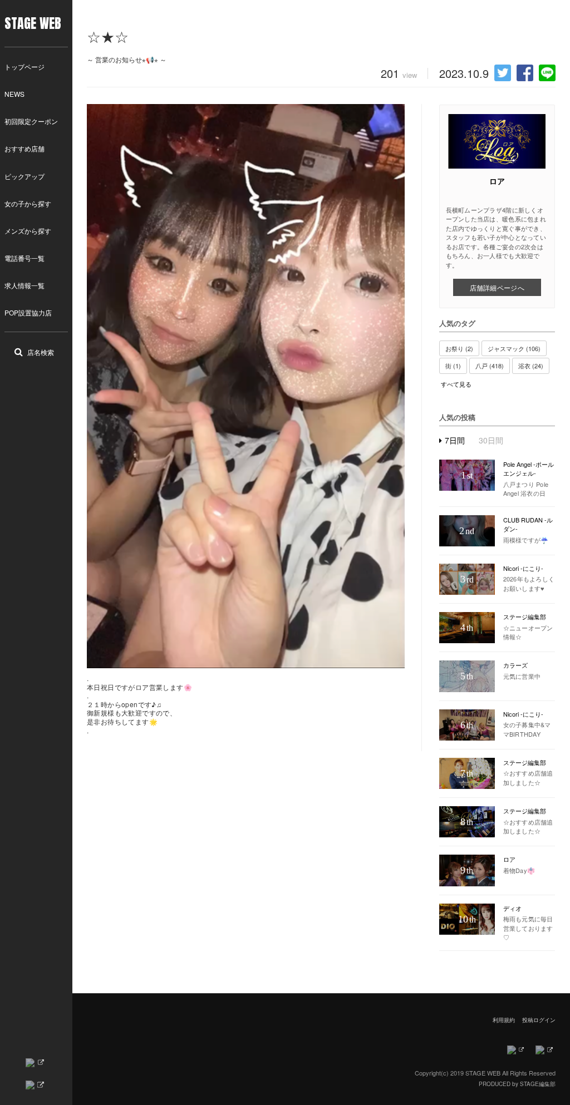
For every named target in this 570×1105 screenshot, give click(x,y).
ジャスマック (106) (514, 348)
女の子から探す (27, 203)
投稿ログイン (539, 1020)
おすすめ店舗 (24, 148)
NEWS (14, 93)
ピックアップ (24, 176)
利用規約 (504, 1020)
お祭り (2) (459, 348)
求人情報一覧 (24, 285)
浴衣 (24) (530, 365)
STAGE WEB (32, 23)
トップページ (24, 66)
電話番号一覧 (24, 258)
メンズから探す (27, 230)
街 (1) (453, 365)
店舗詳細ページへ (497, 287)
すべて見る (456, 384)
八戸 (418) (489, 365)
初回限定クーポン (31, 121)
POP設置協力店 (28, 312)
